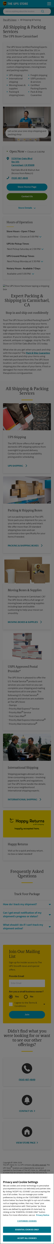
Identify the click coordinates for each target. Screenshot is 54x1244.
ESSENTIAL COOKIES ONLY (27, 1230)
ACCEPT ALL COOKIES (26, 1238)
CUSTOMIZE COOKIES (27, 1221)
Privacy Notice (42, 1215)
